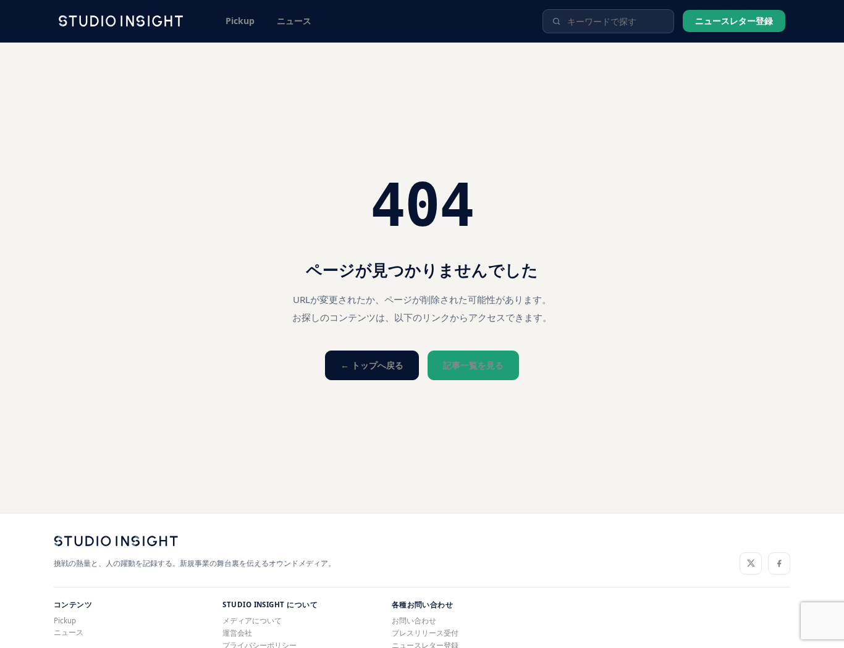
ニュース (294, 21)
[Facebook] (779, 563)
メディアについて (252, 620)
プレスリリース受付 (425, 633)
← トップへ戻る (371, 365)
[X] (751, 563)
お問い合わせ (414, 620)
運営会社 (237, 633)
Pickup (240, 21)
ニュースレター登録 (734, 21)
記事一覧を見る (473, 365)
